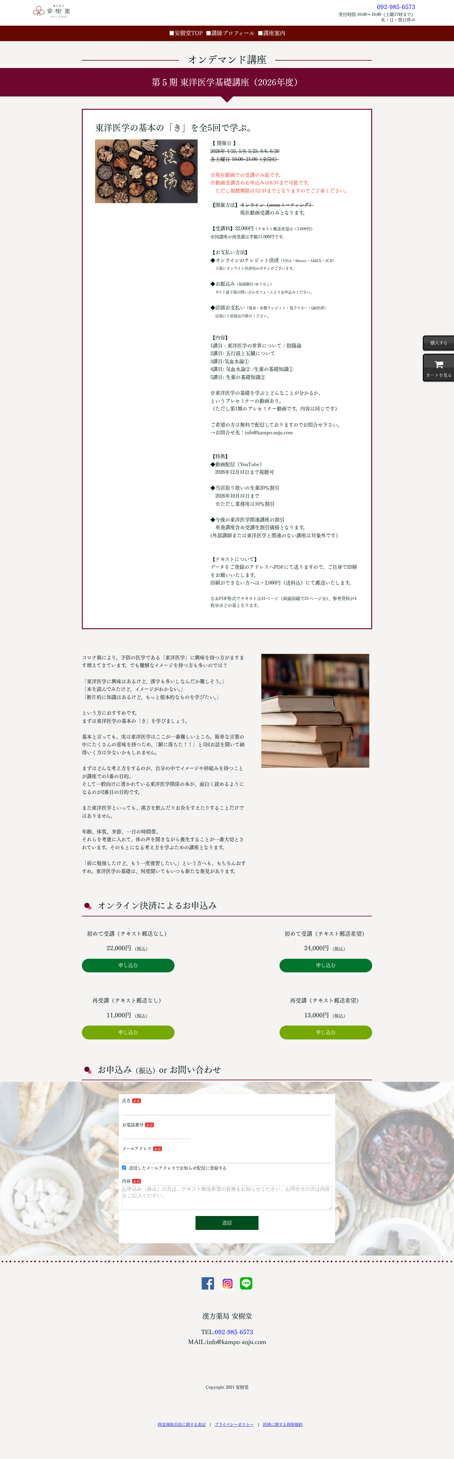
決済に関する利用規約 (283, 1425)
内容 (126, 1181)
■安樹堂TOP (186, 33)
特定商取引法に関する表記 (182, 1425)
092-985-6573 (396, 7)
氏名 (126, 1101)
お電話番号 (133, 1125)
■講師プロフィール (230, 33)
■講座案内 (271, 33)
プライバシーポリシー (234, 1425)
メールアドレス (137, 1148)
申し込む (128, 965)
